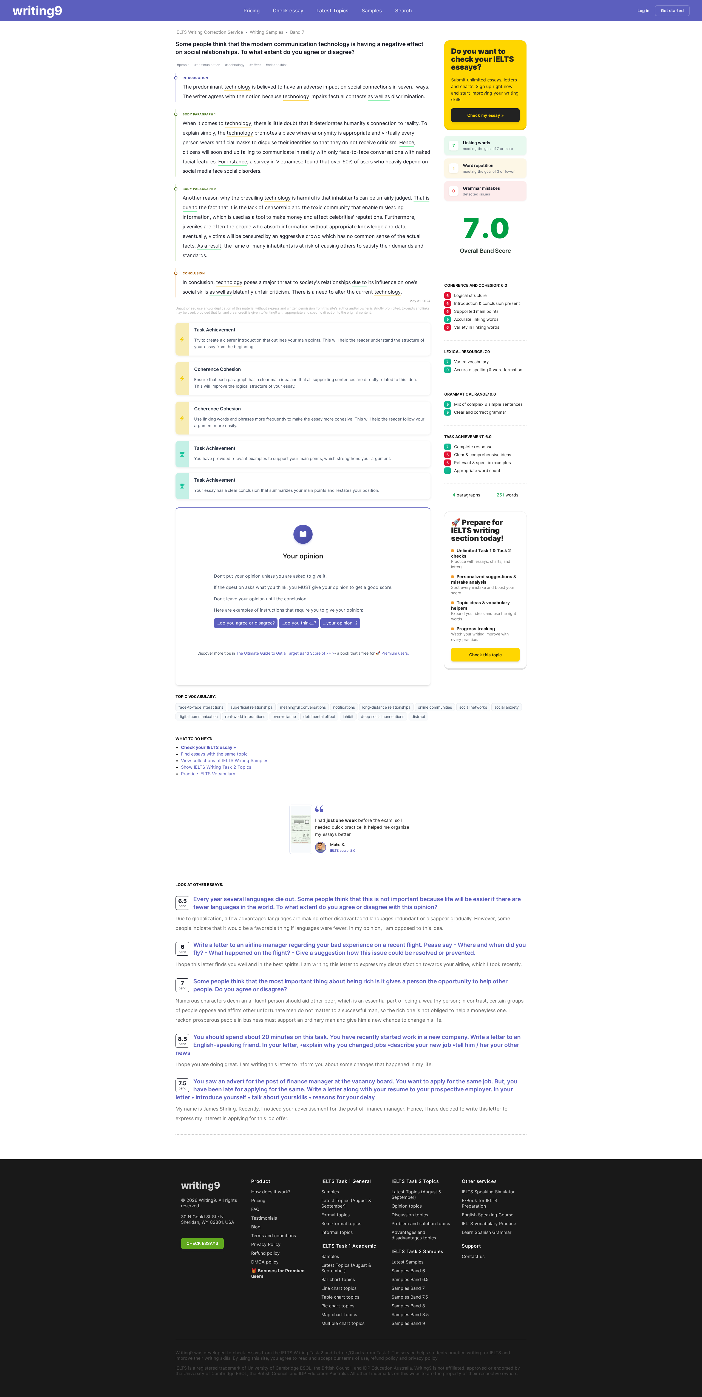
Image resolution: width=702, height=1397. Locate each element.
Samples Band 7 (408, 1288)
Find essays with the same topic (214, 754)
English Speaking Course (487, 1214)
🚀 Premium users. (392, 653)
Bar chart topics (338, 1279)
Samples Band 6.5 (410, 1279)
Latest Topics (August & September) (346, 1203)
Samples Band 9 (408, 1323)
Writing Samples (266, 32)
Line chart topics (338, 1288)
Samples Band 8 (408, 1305)
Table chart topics (340, 1297)
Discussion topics (410, 1214)
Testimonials (264, 1218)
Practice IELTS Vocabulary (208, 773)
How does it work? (270, 1191)
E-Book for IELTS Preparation (479, 1203)
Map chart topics (339, 1314)
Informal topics (337, 1232)
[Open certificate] (300, 829)
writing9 (37, 10)
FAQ (255, 1209)
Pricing (252, 10)
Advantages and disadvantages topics (414, 1235)
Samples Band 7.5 (410, 1297)
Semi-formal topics (341, 1223)
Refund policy (265, 1253)
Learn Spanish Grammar (486, 1232)
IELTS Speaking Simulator (488, 1191)
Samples (372, 10)
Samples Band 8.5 (410, 1314)
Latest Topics (332, 10)
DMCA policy (265, 1262)
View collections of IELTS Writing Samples (224, 760)
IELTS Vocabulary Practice (489, 1223)
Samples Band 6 (408, 1270)
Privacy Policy (266, 1244)
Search (403, 10)
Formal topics (335, 1214)
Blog (256, 1227)
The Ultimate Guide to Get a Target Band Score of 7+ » (285, 653)
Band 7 (297, 32)
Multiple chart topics (342, 1323)
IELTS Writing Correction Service (209, 32)
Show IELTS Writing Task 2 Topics (216, 767)
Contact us (473, 1256)
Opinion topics (407, 1206)
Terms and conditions (273, 1235)
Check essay (288, 10)
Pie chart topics (337, 1305)
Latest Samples (407, 1262)
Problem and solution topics (421, 1223)
